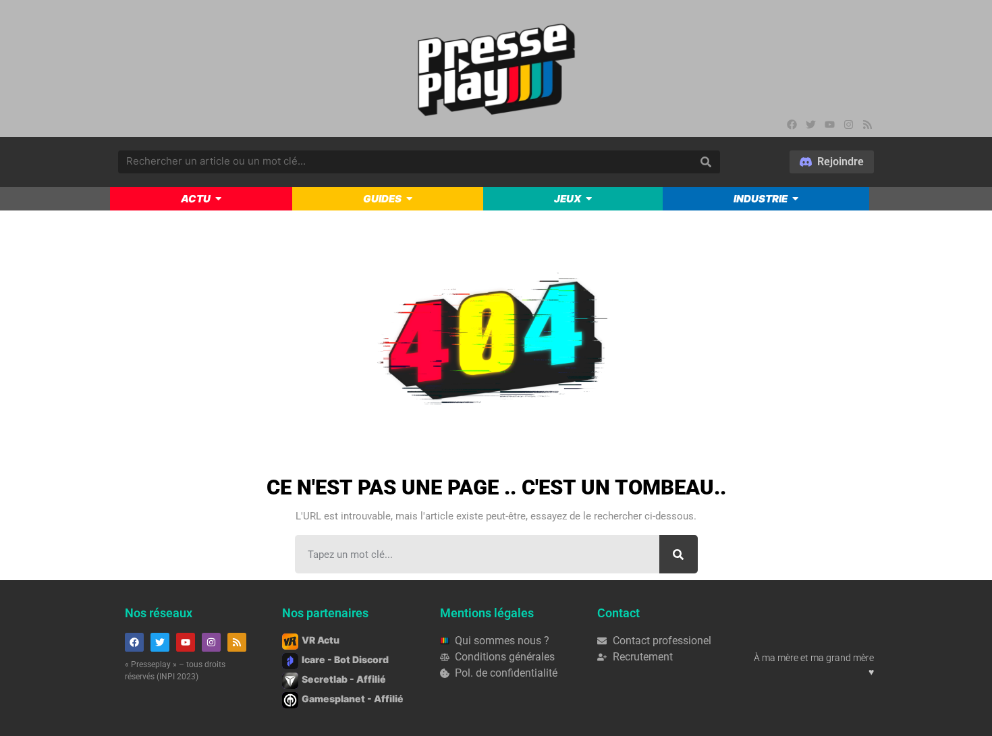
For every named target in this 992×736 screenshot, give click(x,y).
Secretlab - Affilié (344, 679)
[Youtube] (830, 124)
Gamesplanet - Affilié (353, 698)
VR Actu (320, 640)
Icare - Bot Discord (345, 659)
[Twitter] (811, 124)
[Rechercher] (678, 554)
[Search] (706, 161)
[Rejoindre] (832, 161)
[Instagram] (849, 124)
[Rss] (868, 124)
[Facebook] (792, 124)
